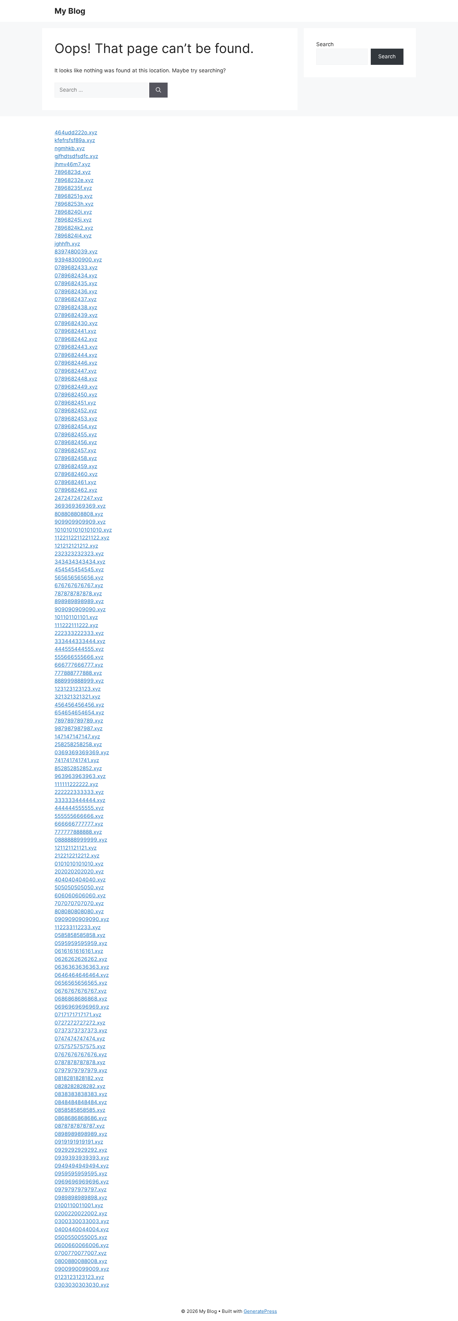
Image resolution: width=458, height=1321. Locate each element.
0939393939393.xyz (82, 1158)
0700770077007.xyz (81, 1253)
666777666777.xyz (79, 665)
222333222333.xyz (79, 633)
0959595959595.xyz (81, 1173)
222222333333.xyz (79, 792)
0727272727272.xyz (80, 1023)
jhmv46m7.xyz (72, 164)
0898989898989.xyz (81, 1134)
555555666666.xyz (79, 816)
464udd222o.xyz (76, 132)
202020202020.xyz (79, 871)
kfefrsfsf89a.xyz (75, 140)
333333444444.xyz (80, 800)
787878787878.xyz (78, 593)
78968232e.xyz (74, 180)
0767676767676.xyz (81, 1054)
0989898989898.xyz (81, 1197)
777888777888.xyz (78, 673)
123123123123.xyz (78, 689)
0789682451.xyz (75, 403)
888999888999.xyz (79, 681)
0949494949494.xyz (82, 1166)
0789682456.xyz (76, 442)
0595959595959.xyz (81, 943)
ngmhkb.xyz (70, 148)
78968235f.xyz (73, 188)
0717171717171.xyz (78, 1014)
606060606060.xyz (80, 895)
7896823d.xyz (73, 172)
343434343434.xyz (80, 562)
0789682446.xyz (76, 363)
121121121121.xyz (76, 848)
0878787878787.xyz (80, 1126)
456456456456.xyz (79, 705)
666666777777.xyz (79, 824)
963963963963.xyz (80, 776)
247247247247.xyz (79, 498)
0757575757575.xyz (80, 1046)
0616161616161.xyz (79, 951)
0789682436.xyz (76, 291)
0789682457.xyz (75, 450)
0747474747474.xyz (80, 1038)
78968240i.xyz (73, 212)
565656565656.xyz (79, 577)
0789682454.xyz (76, 426)
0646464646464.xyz (82, 975)
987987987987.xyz (79, 728)
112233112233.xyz (78, 927)
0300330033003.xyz (82, 1221)
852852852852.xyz (78, 768)
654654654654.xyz (79, 712)
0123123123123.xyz (79, 1277)
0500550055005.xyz (81, 1237)
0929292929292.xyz (81, 1150)
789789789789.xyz (79, 721)
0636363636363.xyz (82, 967)
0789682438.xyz (76, 307)
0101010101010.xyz (79, 864)
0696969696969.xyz (82, 1007)
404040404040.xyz (80, 880)
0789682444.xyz (76, 355)
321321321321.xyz (77, 697)
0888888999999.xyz (81, 840)
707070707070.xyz (79, 903)
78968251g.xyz (74, 196)
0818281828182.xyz (79, 1078)
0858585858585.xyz (80, 1110)
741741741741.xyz (77, 760)
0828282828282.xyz (80, 1086)
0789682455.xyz (76, 434)
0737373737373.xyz (81, 1030)
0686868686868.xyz (81, 999)
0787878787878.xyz (80, 1062)
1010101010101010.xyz (83, 530)
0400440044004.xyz (82, 1229)
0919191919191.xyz (79, 1142)
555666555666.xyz (79, 657)
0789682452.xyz (76, 410)
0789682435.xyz (76, 283)
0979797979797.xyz (81, 1189)
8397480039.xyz (76, 251)
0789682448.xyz (76, 379)
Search (325, 44)
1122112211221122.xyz (82, 538)
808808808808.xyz (79, 514)
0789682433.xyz (76, 267)
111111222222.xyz (76, 784)
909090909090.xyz (80, 609)
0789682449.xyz (76, 387)
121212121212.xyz (76, 546)
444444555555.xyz (79, 808)
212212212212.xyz (77, 856)
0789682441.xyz (75, 331)
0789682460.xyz (76, 474)
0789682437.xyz (76, 299)
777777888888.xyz (78, 832)
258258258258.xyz (78, 744)
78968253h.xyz (74, 204)
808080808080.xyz (79, 911)
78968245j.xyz (73, 220)
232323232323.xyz (79, 553)
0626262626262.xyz (81, 959)
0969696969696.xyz (82, 1182)
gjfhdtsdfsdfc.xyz (76, 156)
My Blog (70, 11)
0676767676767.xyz (81, 991)
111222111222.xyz (76, 625)
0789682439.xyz (76, 315)
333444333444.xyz (80, 641)
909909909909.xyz (80, 522)
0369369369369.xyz (82, 752)
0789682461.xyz (75, 482)
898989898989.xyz (79, 601)
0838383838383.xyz (81, 1094)
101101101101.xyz (76, 617)
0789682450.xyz (76, 394)
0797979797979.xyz (81, 1070)
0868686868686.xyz (81, 1118)
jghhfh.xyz (67, 244)
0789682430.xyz (76, 323)
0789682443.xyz (76, 347)
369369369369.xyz (80, 506)
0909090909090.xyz (82, 919)
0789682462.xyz (76, 490)
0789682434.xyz (76, 275)
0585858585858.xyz (80, 935)
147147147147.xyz (77, 736)
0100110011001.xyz (79, 1205)
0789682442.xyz (76, 339)
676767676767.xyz (79, 585)
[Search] (158, 90)
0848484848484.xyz (81, 1102)
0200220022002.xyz (81, 1213)
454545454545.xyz (79, 569)
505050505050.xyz (79, 887)
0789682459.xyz (76, 466)
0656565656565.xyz (81, 983)
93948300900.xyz (78, 260)
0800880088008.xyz (81, 1261)
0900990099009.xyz (82, 1269)
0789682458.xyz (76, 458)
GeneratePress (260, 1311)
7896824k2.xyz (74, 228)
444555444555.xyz (79, 649)
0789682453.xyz (76, 419)
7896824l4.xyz (73, 236)
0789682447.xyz (76, 371)
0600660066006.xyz (82, 1245)
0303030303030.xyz (82, 1285)
